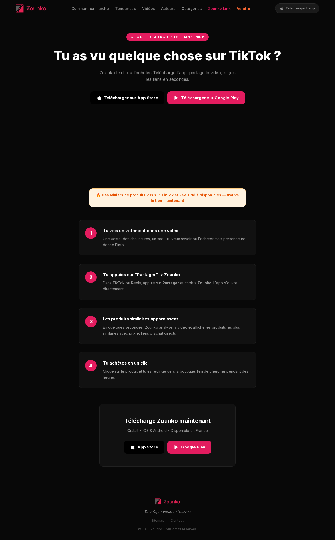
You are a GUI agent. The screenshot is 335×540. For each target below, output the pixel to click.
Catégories (192, 8)
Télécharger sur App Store (131, 97)
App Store (147, 447)
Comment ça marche (90, 8)
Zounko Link (219, 8)
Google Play (193, 447)
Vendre (243, 8)
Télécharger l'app (300, 8)
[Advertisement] (167, 151)
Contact (177, 520)
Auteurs (168, 8)
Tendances (125, 8)
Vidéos (148, 8)
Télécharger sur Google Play (210, 97)
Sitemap (157, 520)
